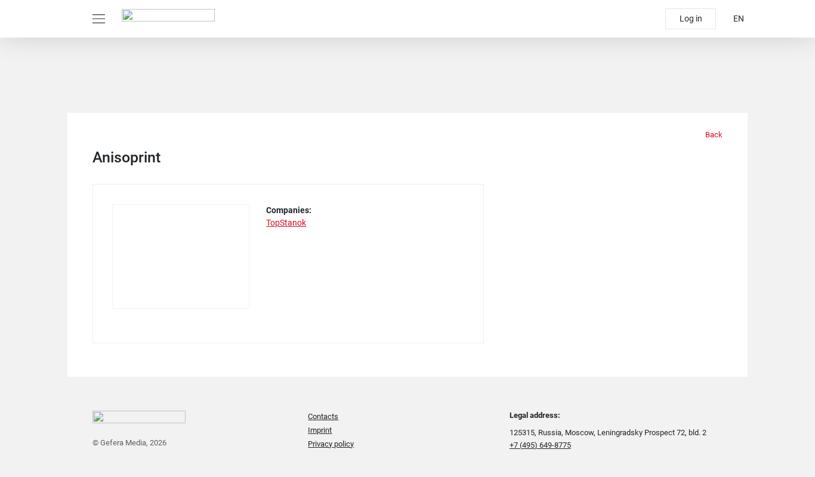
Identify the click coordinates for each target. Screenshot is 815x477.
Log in (691, 18)
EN (738, 18)
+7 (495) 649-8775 (540, 445)
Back (713, 134)
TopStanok (286, 222)
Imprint (320, 430)
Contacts (323, 416)
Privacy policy (331, 443)
